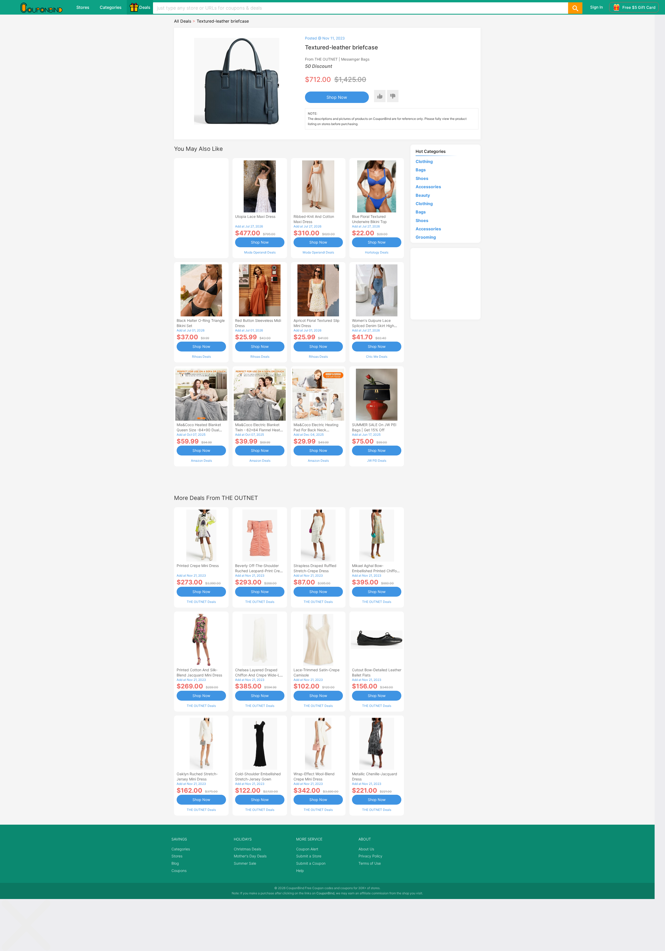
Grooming (426, 237)
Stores (82, 7)
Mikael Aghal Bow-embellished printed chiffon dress (375, 570)
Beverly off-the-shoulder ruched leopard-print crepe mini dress (259, 570)
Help (300, 870)
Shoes (422, 178)
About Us (366, 849)
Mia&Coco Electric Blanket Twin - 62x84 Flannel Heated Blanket (259, 429)
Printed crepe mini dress (198, 565)
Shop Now (337, 97)
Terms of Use (369, 863)
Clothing (424, 161)
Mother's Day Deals (250, 856)
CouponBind (325, 893)
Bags (421, 169)
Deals (144, 7)
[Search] (575, 8)
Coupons (179, 870)
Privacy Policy (370, 856)
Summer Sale (245, 863)
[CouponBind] (45, 7)
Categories (111, 7)
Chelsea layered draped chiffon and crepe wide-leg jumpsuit (259, 675)
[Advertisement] (201, 207)
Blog (175, 863)
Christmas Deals (247, 849)
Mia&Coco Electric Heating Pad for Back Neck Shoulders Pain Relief (316, 429)
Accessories (428, 186)
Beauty (423, 195)
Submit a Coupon (310, 863)
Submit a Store (308, 856)
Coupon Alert (307, 849)
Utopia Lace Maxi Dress (255, 216)
